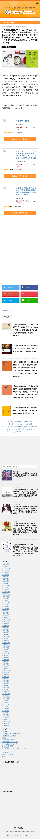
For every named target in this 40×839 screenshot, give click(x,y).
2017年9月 (5, 700)
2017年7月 (5, 704)
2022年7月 (5, 577)
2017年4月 (5, 711)
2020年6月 (5, 630)
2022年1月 (5, 590)
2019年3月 (5, 662)
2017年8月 (5, 702)
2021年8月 (5, 600)
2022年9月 (5, 573)
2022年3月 (5, 585)
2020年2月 (5, 638)
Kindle (4, 738)
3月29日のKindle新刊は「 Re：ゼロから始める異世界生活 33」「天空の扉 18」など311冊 (25, 475)
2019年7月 (5, 653)
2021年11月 (6, 594)
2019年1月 (5, 666)
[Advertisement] (20, 239)
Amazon (5, 732)
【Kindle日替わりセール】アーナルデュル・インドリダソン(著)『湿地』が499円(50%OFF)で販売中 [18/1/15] (25, 348)
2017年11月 (6, 696)
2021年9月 (5, 598)
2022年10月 (6, 570)
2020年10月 (6, 621)
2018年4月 (5, 685)
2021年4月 (5, 609)
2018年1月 (5, 692)
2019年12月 (6, 643)
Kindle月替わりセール (10, 744)
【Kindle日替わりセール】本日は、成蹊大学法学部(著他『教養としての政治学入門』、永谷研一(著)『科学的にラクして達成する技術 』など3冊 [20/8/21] (25, 329)
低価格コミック (7, 754)
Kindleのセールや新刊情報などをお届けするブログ (20, 831)
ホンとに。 (20, 827)
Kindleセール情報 (8, 740)
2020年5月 (5, 632)
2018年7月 (5, 679)
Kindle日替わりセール (9, 310)
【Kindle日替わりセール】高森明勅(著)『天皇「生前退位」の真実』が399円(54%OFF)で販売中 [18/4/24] (25, 410)
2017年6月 (5, 706)
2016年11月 (6, 721)
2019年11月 (6, 645)
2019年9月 (5, 649)
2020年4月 (5, 634)
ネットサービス (7, 752)
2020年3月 (5, 636)
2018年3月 (5, 687)
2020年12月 (6, 617)
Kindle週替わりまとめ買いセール (14, 748)
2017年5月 (5, 709)
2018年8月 (5, 677)
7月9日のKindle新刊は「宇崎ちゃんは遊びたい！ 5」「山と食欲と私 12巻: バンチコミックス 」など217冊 (22, 429)
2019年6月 (5, 655)
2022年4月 (5, 583)
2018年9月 (5, 675)
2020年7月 (5, 628)
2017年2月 (5, 715)
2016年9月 (5, 726)
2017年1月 (5, 717)
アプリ (4, 750)
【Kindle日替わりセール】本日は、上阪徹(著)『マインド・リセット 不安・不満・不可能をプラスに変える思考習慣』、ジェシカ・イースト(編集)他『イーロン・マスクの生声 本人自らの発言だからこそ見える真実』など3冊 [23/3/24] (25, 550)
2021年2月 (5, 613)
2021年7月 (5, 602)
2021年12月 (6, 592)
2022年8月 (5, 575)
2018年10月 (6, 672)
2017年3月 (5, 713)
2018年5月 (5, 683)
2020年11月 (6, 619)
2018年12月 (6, 668)
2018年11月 (6, 670)
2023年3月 (5, 564)
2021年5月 (5, 607)
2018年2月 (5, 689)
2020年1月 (5, 641)
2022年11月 (6, 568)
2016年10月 (6, 723)
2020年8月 (5, 626)
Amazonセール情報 (9, 736)
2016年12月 (6, 719)
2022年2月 (5, 587)
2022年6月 (5, 579)
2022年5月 (5, 581)
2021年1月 (5, 615)
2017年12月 (6, 694)
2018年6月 (5, 681)
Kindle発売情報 (7, 746)
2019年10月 (6, 647)
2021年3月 (5, 611)
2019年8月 (5, 651)
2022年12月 (6, 566)
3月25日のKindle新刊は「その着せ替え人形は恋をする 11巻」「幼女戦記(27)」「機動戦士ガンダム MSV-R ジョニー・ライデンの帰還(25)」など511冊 (25, 510)
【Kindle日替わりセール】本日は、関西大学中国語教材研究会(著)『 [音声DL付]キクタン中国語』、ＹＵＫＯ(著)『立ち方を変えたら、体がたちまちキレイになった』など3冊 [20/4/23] (25, 391)
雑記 (3, 757)
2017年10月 (6, 698)
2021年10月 (6, 596)
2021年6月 (5, 604)
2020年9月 (5, 624)
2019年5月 (5, 658)
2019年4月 (5, 660)
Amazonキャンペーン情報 (11, 733)
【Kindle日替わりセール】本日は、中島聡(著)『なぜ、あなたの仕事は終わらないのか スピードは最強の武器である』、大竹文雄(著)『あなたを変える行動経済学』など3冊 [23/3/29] (25, 493)
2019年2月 (5, 664)
